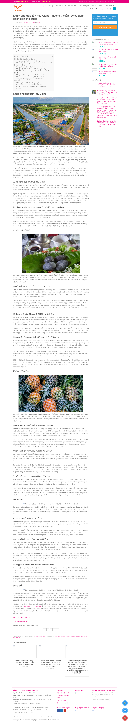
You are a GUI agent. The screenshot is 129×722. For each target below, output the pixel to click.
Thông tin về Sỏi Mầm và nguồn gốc (29, 83)
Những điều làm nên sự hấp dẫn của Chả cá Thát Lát (34, 71)
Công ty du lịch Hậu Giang (32, 606)
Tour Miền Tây (110, 6)
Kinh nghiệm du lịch (97, 9)
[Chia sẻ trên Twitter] (47, 629)
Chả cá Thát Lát (20, 65)
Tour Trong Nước (70, 6)
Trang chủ (43, 6)
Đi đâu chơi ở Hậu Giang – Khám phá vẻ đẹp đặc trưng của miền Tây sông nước (107, 84)
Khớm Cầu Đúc (20, 73)
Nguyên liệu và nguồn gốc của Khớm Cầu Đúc (32, 75)
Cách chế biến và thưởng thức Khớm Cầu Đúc (32, 77)
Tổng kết (18, 89)
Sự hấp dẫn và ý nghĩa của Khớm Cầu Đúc (31, 79)
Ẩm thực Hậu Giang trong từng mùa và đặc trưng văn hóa (36, 63)
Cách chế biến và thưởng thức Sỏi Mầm (30, 85)
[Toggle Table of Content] (51, 56)
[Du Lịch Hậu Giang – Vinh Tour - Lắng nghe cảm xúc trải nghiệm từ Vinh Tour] (21, 7)
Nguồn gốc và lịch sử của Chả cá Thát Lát (31, 67)
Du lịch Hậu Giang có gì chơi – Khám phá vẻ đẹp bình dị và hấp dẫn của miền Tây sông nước (107, 123)
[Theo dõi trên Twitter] (61, 710)
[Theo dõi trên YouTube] (65, 710)
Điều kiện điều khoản (63, 693)
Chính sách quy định (63, 703)
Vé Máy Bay (112, 1)
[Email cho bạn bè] (51, 629)
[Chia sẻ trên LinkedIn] (57, 629)
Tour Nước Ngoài (83, 6)
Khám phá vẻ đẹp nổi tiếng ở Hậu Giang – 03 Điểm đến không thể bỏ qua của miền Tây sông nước (107, 100)
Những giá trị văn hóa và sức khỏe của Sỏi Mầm (33, 86)
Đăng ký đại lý (101, 1)
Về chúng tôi (83, 1)
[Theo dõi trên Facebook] (58, 710)
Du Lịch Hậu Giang (56, 6)
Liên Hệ (91, 1)
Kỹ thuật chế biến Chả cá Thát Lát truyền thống (32, 69)
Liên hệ (108, 9)
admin (39, 22)
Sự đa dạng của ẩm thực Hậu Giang (29, 61)
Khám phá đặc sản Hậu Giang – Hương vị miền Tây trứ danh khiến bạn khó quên (107, 92)
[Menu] (114, 8)
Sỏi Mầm (18, 81)
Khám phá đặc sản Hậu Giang (25, 59)
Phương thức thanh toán (63, 696)
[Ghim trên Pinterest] (54, 629)
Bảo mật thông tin (62, 700)
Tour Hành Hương (97, 6)
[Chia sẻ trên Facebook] (44, 629)
